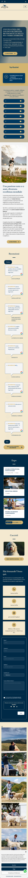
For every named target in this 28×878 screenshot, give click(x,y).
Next (7, 441)
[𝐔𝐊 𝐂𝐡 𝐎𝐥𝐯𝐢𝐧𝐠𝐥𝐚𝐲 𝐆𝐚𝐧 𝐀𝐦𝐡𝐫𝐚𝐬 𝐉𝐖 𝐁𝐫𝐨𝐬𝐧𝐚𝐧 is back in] (14, 815)
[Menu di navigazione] (25, 6)
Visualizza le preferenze (14, 873)
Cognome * (6, 648)
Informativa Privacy (17, 876)
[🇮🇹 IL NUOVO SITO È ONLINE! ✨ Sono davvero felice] (14, 764)
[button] (26, 851)
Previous (8, 262)
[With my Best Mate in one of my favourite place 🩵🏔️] (14, 738)
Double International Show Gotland (12, 469)
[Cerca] (25, 1)
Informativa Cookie (9, 876)
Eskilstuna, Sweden (11, 491)
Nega (14, 869)
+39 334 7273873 (14, 593)
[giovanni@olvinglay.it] (14, 613)
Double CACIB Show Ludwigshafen (11, 512)
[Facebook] (2, 2)
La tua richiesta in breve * (9, 680)
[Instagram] (5, 2)
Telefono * (6, 664)
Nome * (5, 640)
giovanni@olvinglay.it (14, 617)
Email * (5, 656)
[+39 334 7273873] (14, 589)
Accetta (14, 865)
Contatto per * (7, 672)
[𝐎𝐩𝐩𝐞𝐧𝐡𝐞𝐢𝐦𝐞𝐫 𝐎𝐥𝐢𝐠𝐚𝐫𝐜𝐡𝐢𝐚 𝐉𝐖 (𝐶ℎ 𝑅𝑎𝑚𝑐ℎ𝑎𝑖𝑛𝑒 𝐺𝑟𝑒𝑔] (14, 841)
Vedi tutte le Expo (13, 522)
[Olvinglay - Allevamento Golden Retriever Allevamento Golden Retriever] (5, 6)
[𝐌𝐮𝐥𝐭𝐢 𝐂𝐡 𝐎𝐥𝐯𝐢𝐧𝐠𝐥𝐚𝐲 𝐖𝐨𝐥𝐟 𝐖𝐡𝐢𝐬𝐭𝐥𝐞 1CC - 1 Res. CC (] (14, 789)
